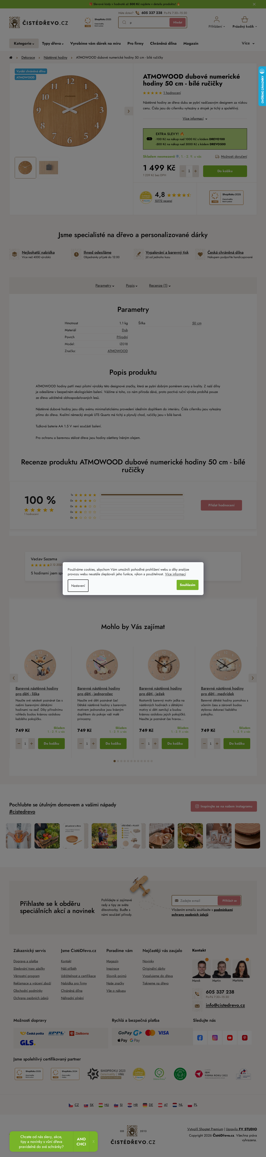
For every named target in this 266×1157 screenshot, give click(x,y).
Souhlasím (187, 584)
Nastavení (78, 585)
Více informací (175, 574)
